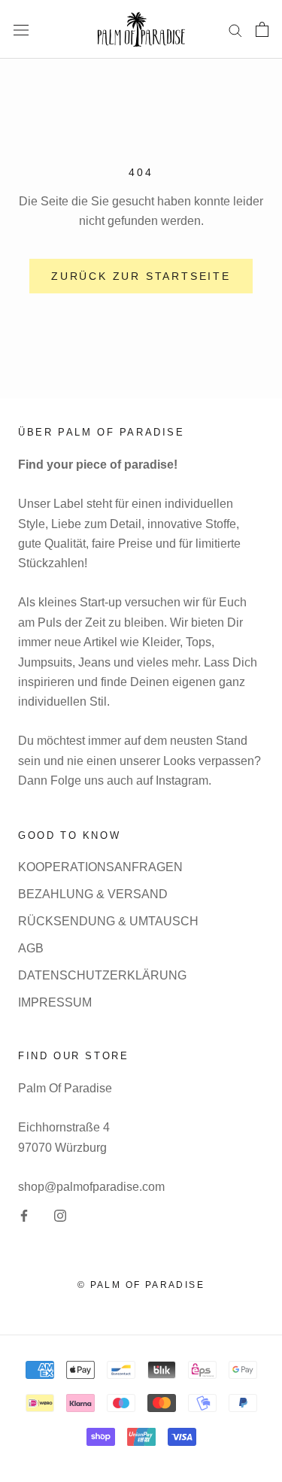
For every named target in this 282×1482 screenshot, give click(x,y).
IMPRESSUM (55, 1002)
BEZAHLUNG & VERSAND (93, 894)
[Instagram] (60, 1215)
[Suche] (235, 29)
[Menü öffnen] (21, 29)
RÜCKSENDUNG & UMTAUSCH (108, 921)
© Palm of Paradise (141, 1285)
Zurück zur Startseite (141, 276)
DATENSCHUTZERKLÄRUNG (102, 975)
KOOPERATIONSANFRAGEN (100, 867)
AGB (31, 948)
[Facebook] (24, 1215)
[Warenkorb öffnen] (262, 29)
